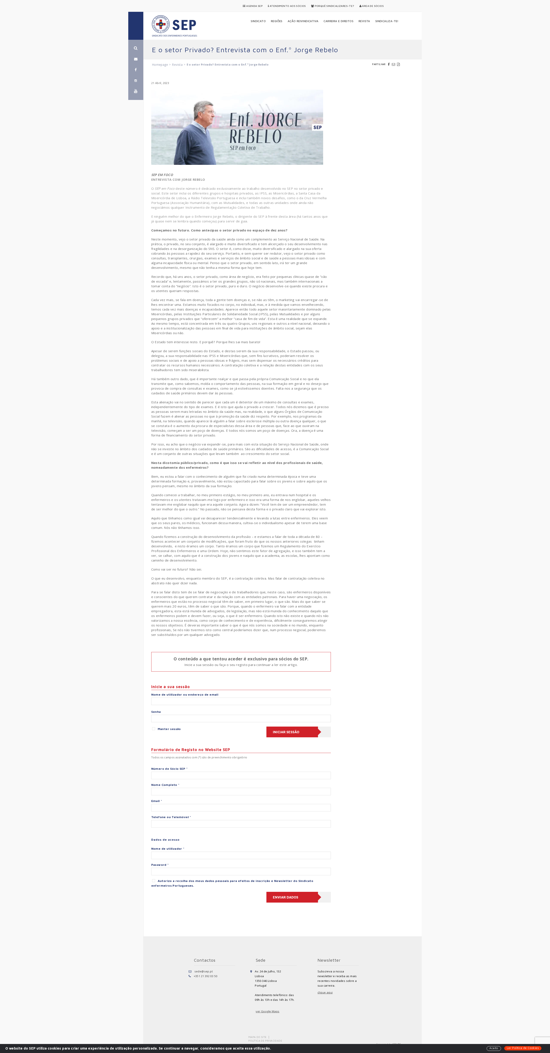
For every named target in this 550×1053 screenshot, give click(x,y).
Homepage (160, 65)
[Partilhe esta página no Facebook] (389, 64)
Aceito (493, 1048)
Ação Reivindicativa (303, 21)
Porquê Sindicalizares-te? (334, 6)
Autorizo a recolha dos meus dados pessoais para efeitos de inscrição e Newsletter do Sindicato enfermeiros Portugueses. (232, 883)
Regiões (277, 21)
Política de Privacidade (265, 1040)
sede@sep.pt (203, 971)
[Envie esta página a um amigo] (394, 64)
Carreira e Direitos (338, 21)
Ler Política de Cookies (523, 1048)
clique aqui (325, 992)
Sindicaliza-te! (387, 21)
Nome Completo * (165, 785)
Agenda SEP (254, 6)
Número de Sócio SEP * (169, 768)
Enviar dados (285, 897)
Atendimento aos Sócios (287, 6)
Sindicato (258, 21)
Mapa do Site (257, 1037)
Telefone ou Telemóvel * (171, 817)
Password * (160, 864)
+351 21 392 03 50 (205, 976)
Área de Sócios (372, 6)
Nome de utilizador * (168, 848)
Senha (156, 711)
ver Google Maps (267, 1011)
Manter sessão (169, 729)
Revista (364, 21)
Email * (156, 801)
